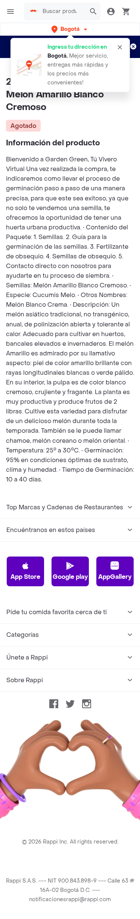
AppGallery (114, 577)
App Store (25, 577)
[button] (70, 29)
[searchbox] (62, 11)
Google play (70, 577)
